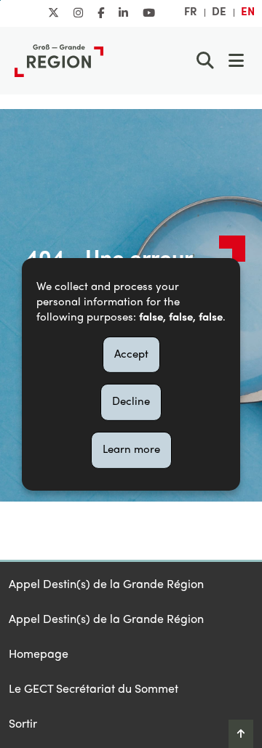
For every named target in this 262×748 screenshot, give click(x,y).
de (219, 12)
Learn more (131, 450)
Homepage (38, 655)
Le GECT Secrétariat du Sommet (93, 690)
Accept (131, 354)
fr (190, 12)
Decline (131, 402)
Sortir (23, 725)
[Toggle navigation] (235, 60)
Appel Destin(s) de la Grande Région (106, 585)
